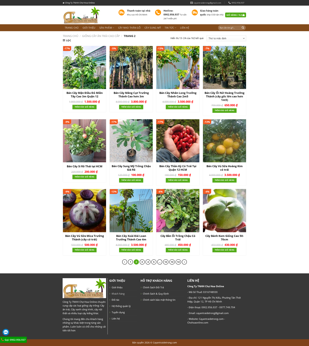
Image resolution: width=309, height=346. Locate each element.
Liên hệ (184, 27)
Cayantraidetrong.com (165, 342)
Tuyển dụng (118, 312)
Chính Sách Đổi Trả (153, 287)
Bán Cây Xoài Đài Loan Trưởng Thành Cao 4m (131, 237)
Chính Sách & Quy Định (156, 293)
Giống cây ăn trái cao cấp (101, 36)
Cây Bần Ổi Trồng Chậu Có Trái (177, 237)
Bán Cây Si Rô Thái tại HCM (84, 166)
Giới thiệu (89, 27)
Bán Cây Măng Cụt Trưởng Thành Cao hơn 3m (131, 94)
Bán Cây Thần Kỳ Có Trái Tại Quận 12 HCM (177, 167)
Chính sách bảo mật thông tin (159, 299)
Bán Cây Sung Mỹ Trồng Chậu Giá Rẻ (131, 167)
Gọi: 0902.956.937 (15, 339)
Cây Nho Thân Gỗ (129, 27)
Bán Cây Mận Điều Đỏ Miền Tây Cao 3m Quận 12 (84, 94)
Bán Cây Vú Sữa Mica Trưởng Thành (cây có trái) (84, 237)
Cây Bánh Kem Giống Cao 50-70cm (224, 237)
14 (178, 261)
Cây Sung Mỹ (153, 27)
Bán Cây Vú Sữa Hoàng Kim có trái (224, 167)
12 (165, 261)
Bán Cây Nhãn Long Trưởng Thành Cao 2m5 (178, 94)
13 (172, 261)
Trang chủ (72, 27)
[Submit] (243, 27)
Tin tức (169, 27)
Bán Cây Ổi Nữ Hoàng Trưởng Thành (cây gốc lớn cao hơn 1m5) (224, 96)
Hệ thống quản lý (121, 306)
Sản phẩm (105, 27)
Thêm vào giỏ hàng (84, 107)
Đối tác (115, 299)
